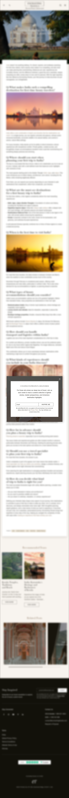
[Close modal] (59, 379)
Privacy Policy (34, 410)
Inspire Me (46, 404)
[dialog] (34, 399)
